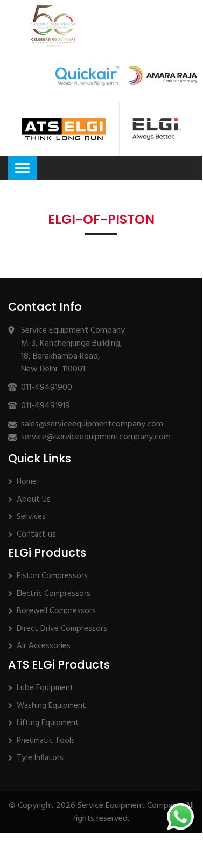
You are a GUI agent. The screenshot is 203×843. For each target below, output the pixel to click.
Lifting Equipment (48, 722)
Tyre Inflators (40, 757)
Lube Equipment (45, 688)
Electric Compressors (53, 593)
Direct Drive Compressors (62, 628)
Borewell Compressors (56, 611)
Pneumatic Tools (46, 740)
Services (31, 516)
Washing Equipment (51, 705)
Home (27, 481)
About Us (34, 499)
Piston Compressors (52, 576)
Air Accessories (44, 646)
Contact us (36, 534)
